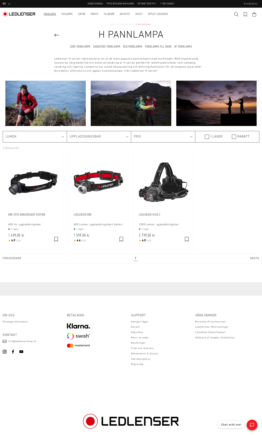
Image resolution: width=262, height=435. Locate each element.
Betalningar (138, 343)
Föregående (12, 258)
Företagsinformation (15, 322)
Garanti (135, 327)
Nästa (254, 258)
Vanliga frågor (139, 322)
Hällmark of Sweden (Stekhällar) (215, 338)
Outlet (139, 14)
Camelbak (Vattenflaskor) (210, 332)
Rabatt (243, 136)
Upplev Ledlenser (158, 14)
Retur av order (140, 338)
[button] (35, 136)
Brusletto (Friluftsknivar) (210, 322)
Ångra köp (137, 364)
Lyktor (81, 14)
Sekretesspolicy (141, 359)
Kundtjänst (251, 4)
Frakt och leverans (142, 348)
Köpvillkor (137, 332)
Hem (112, 24)
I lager (216, 136)
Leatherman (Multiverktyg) (211, 327)
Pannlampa (50, 14)
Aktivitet (125, 14)
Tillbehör (109, 14)
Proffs (94, 14)
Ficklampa (67, 14)
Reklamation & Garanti (145, 354)
